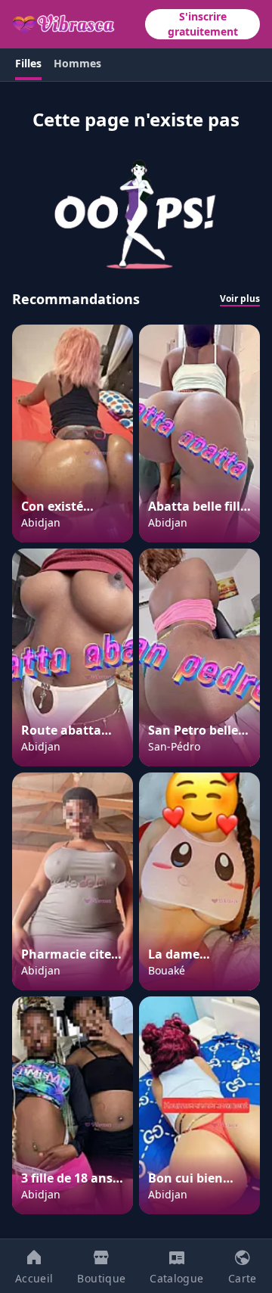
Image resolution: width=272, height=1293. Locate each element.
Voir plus (240, 299)
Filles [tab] (28, 63)
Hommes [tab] (77, 63)
